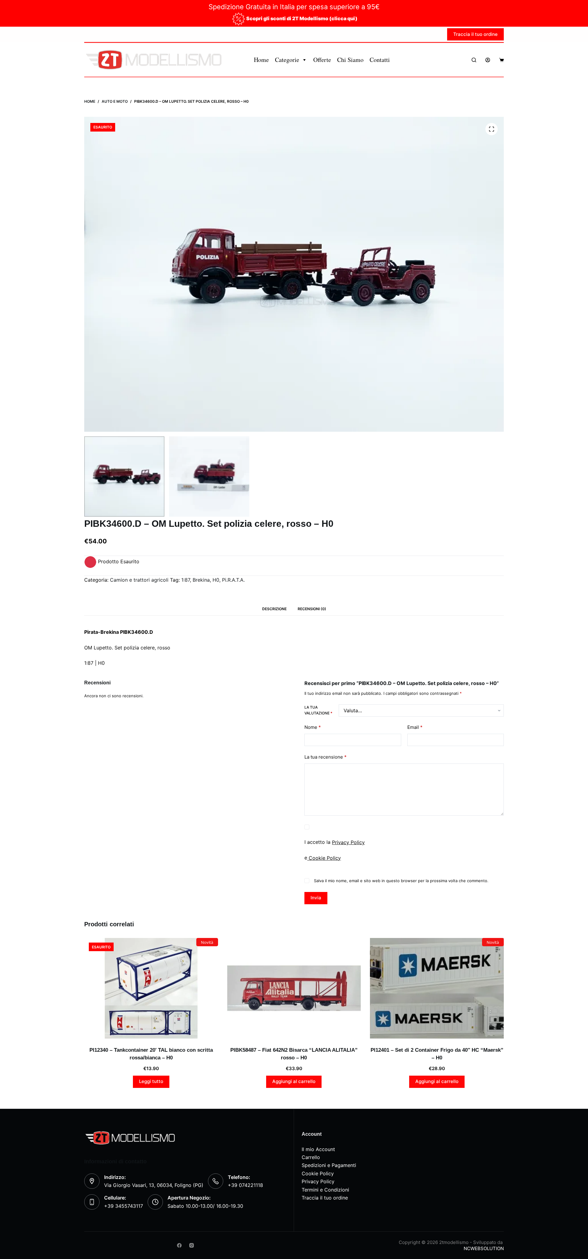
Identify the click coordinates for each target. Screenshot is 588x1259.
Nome (312, 727)
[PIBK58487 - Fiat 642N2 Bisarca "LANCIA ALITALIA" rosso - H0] (294, 988)
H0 (216, 580)
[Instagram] (191, 1245)
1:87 (185, 580)
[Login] (487, 60)
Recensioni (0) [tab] (312, 609)
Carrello (311, 1157)
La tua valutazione (318, 710)
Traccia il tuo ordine (475, 34)
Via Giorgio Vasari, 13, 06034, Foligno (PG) (153, 1185)
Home (261, 59)
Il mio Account (318, 1149)
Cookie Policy (324, 858)
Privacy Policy (348, 842)
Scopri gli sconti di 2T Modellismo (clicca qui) (301, 18)
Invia (316, 898)
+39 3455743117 (123, 1206)
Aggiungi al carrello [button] (293, 1081)
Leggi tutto (151, 1081)
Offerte (322, 59)
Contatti (380, 59)
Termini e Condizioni (325, 1190)
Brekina (201, 580)
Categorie (287, 59)
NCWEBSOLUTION (484, 1248)
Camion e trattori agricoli (139, 580)
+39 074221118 (245, 1185)
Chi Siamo (350, 59)
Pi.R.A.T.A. (233, 580)
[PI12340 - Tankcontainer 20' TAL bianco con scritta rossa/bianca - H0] (151, 988)
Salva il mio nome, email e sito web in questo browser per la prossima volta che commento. (401, 880)
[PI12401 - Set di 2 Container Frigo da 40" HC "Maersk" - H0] (437, 988)
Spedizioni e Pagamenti (329, 1165)
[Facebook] (179, 1245)
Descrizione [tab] (274, 609)
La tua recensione (325, 757)
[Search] (474, 60)
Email (415, 727)
